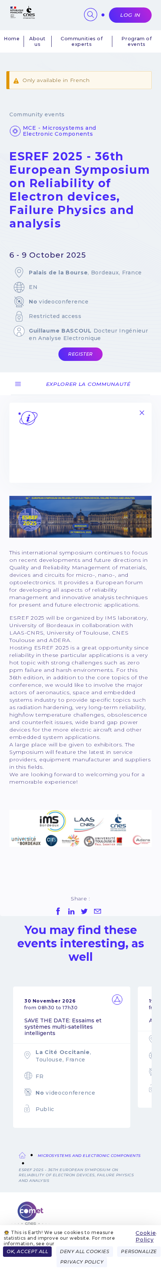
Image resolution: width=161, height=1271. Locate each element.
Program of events (136, 41)
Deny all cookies (84, 1251)
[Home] (80, 1217)
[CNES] (22, 17)
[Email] (97, 911)
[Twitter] (84, 911)
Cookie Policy (146, 1236)
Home (12, 38)
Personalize (139, 1251)
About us (37, 41)
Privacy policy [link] (81, 1262)
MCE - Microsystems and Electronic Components (59, 131)
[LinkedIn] (71, 911)
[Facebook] (58, 911)
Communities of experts (82, 41)
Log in (130, 15)
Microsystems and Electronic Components (89, 1155)
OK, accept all (27, 1251)
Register (80, 354)
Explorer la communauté (88, 384)
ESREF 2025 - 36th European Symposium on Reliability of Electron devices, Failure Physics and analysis (76, 1175)
